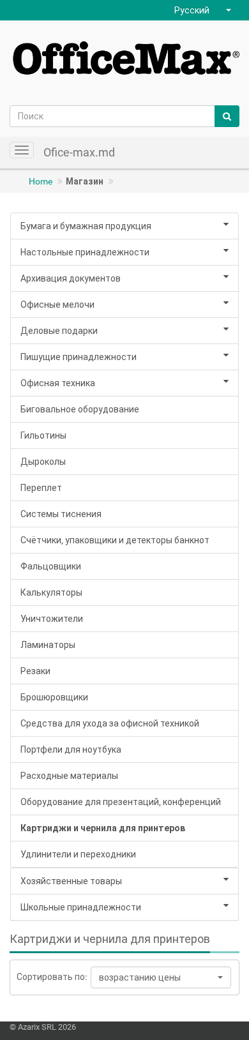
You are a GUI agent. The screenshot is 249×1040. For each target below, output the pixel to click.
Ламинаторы (47, 645)
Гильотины (43, 435)
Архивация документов (70, 278)
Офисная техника (57, 383)
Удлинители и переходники (78, 854)
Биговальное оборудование (79, 409)
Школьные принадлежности (80, 907)
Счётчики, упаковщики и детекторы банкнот (114, 540)
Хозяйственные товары (71, 881)
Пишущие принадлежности (78, 357)
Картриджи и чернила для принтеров (102, 828)
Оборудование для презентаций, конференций (120, 802)
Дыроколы (43, 461)
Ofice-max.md (79, 152)
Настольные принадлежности (84, 252)
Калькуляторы (51, 592)
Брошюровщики (54, 697)
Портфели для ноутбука (70, 749)
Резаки (35, 671)
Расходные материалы (69, 776)
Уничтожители (51, 619)
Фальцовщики (50, 566)
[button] (204, 10)
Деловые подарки (59, 331)
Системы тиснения (61, 514)
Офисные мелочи (57, 304)
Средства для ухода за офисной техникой (109, 723)
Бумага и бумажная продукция (85, 226)
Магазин (84, 181)
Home (40, 181)
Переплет (41, 488)
